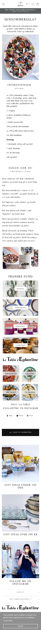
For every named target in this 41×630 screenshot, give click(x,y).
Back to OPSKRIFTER (22, 432)
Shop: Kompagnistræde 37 (20, 599)
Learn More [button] (8, 620)
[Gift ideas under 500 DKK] (20, 463)
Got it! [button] (20, 626)
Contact (20, 592)
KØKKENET (20, 326)
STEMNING (20, 345)
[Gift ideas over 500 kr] (20, 512)
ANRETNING (20, 307)
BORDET (20, 289)
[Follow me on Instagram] (20, 559)
